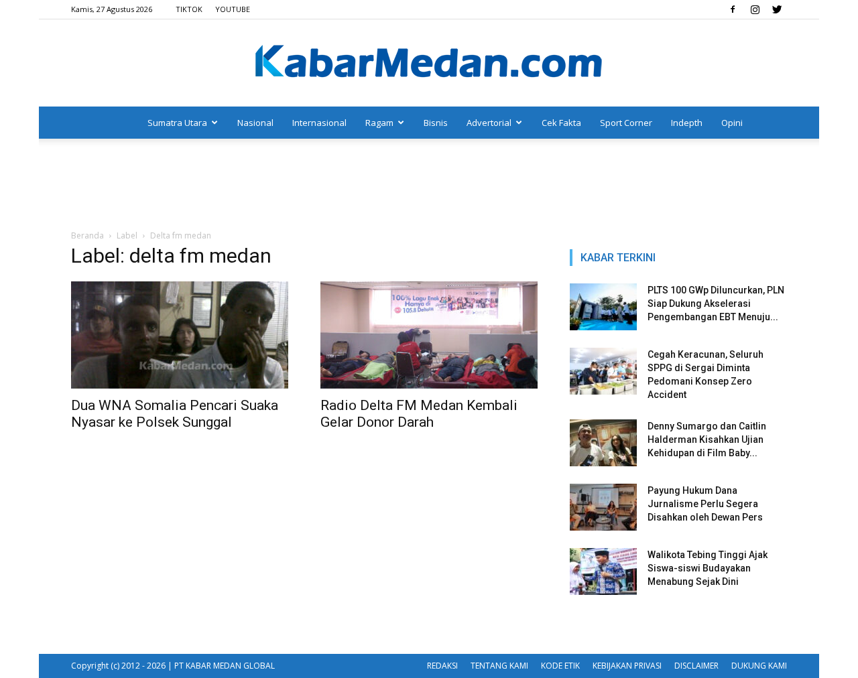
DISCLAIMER (696, 665)
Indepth (686, 123)
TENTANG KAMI (499, 665)
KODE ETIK (560, 665)
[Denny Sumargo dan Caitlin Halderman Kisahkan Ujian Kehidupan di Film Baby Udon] (603, 442)
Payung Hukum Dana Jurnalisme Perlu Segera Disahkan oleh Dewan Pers (705, 504)
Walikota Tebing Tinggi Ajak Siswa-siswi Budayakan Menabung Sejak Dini (708, 568)
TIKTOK (189, 9)
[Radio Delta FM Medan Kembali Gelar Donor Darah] (429, 335)
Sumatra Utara (177, 123)
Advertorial (489, 123)
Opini (732, 123)
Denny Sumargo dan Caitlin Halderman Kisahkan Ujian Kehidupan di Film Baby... (707, 439)
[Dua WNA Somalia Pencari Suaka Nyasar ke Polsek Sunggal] (179, 335)
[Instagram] (755, 9)
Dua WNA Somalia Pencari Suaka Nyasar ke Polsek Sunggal (174, 413)
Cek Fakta (561, 123)
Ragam (379, 123)
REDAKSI (442, 665)
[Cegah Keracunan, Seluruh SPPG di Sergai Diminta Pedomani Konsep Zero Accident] (603, 371)
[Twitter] (777, 9)
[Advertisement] (429, 185)
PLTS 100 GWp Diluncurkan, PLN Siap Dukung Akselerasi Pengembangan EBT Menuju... (716, 303)
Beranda (87, 235)
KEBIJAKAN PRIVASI (627, 665)
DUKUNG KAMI (759, 665)
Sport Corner (626, 123)
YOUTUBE (232, 9)
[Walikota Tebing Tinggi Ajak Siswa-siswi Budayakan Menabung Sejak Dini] (603, 571)
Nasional (255, 123)
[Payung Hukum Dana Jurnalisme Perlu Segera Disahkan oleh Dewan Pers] (603, 507)
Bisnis (436, 123)
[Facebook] (733, 9)
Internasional (319, 123)
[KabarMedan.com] (429, 64)
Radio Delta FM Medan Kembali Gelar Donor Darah (418, 413)
